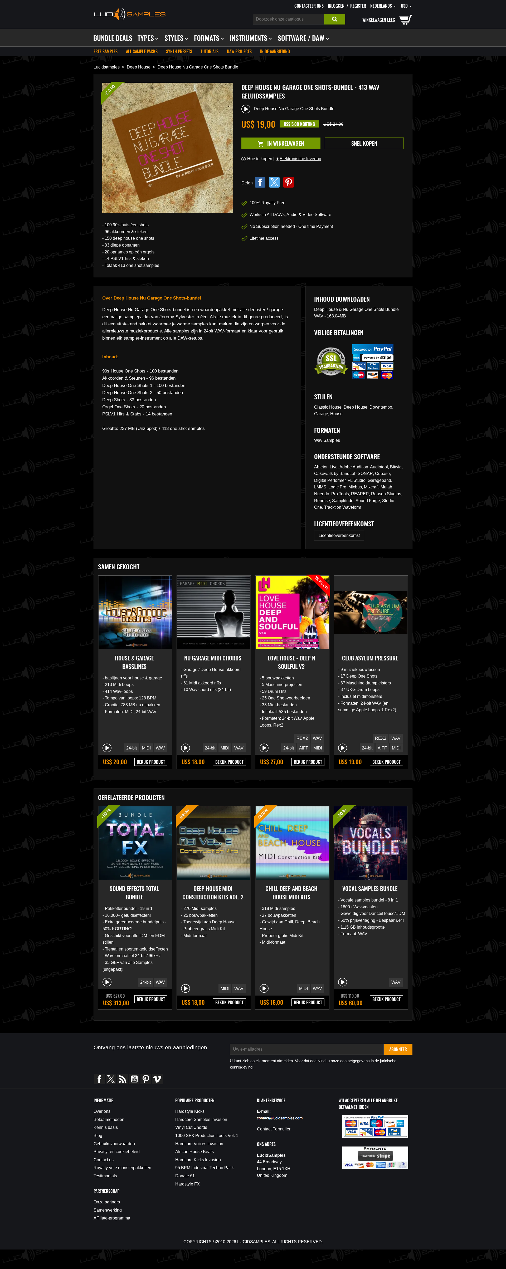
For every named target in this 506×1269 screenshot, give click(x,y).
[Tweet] (274, 182)
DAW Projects (239, 51)
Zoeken (334, 19)
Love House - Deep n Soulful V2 (291, 662)
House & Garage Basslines (134, 662)
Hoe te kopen (259, 158)
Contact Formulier (273, 1129)
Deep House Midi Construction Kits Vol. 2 (213, 892)
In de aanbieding (275, 51)
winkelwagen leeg (378, 19)
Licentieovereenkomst (339, 535)
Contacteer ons (309, 6)
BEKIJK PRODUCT (151, 762)
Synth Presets (179, 51)
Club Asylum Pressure (370, 658)
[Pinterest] (288, 182)
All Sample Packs (142, 51)
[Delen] (260, 182)
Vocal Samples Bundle (369, 888)
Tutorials (209, 51)
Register (358, 6)
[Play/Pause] (107, 747)
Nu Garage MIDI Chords (212, 658)
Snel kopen (364, 143)
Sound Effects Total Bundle (134, 892)
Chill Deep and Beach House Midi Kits (291, 892)
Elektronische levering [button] (298, 158)
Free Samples (106, 51)
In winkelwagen (272, 143)
